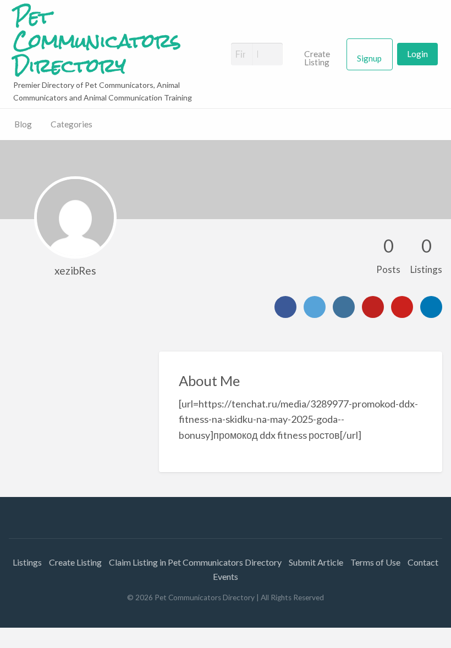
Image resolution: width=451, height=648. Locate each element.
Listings (27, 562)
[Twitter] (315, 307)
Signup (369, 58)
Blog (23, 124)
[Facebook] (285, 307)
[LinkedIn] (431, 307)
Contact (423, 562)
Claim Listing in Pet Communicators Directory (195, 562)
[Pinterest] (402, 307)
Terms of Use (375, 562)
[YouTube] (373, 307)
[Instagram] (344, 307)
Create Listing (317, 58)
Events (225, 576)
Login (417, 54)
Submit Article (316, 562)
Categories (71, 124)
